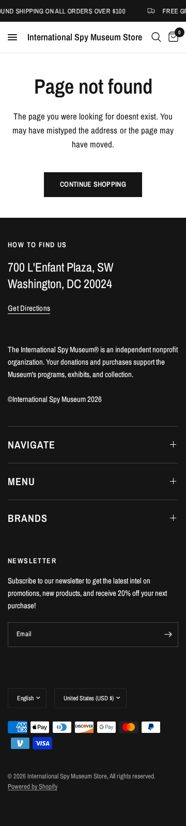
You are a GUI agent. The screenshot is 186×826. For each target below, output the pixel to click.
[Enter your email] (168, 634)
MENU (21, 481)
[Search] (156, 37)
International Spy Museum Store (84, 37)
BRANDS (28, 518)
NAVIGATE (31, 445)
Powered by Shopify (32, 786)
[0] (171, 37)
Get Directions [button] (29, 308)
